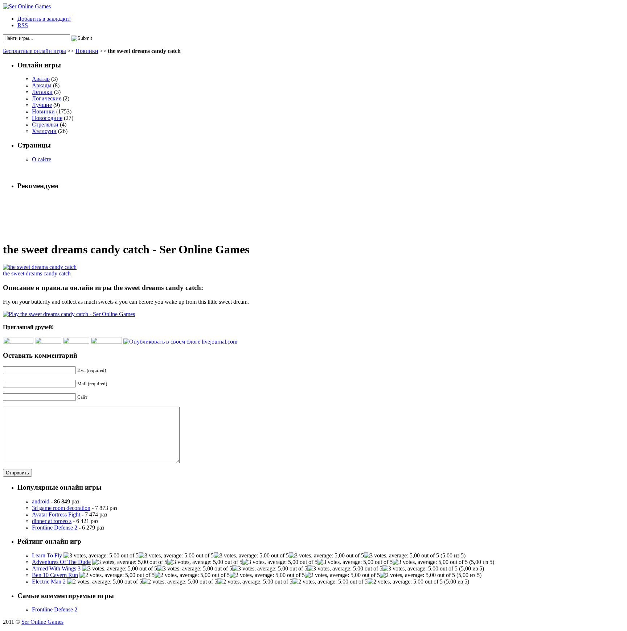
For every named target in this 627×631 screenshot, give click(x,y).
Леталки (42, 92)
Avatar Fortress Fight (56, 514)
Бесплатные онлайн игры (34, 51)
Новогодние (47, 118)
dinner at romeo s (51, 521)
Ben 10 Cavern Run (55, 575)
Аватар (41, 79)
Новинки (86, 51)
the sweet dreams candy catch (37, 273)
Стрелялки (45, 124)
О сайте (41, 159)
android (40, 501)
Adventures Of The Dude (61, 562)
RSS (22, 25)
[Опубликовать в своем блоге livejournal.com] (180, 342)
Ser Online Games (42, 622)
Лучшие (42, 105)
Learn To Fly (47, 555)
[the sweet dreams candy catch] (40, 267)
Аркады (42, 85)
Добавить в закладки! (44, 19)
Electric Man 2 (49, 581)
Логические (46, 98)
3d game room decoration (61, 508)
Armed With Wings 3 (56, 568)
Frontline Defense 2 (54, 527)
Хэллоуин (44, 131)
